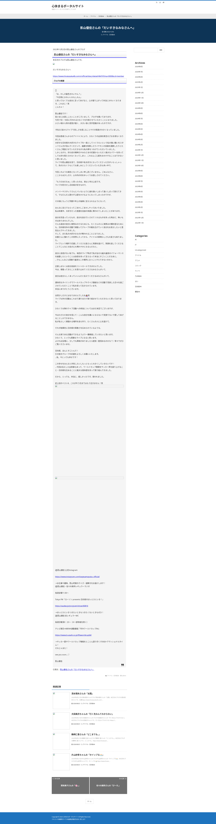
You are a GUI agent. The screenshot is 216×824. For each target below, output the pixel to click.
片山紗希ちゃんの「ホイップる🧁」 (87, 754)
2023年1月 (139, 212)
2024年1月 (139, 150)
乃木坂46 (138, 276)
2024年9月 (139, 108)
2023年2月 (139, 207)
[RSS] (156, 2)
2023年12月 (139, 155)
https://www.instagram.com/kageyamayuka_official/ (77, 576)
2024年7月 (139, 118)
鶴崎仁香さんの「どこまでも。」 (86, 734)
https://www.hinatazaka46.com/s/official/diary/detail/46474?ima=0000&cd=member (88, 76)
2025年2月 (139, 82)
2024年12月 (139, 93)
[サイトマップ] (160, 2)
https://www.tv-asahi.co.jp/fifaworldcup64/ (73, 635)
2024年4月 (139, 134)
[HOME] (163, 2)
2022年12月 (139, 218)
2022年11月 (139, 223)
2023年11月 (139, 160)
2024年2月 (139, 145)
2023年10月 (139, 165)
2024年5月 (139, 129)
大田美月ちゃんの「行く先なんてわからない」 (92, 714)
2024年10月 (139, 103)
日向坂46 (138, 286)
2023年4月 (139, 197)
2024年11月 (139, 98)
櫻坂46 (137, 292)
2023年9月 (139, 171)
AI (136, 239)
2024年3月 (139, 139)
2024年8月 (139, 113)
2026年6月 (139, 77)
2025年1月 (139, 87)
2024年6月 (139, 124)
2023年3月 (139, 202)
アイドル (138, 255)
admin (124, 676)
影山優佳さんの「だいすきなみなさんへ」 (77, 669)
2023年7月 (139, 181)
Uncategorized (140, 250)
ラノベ (137, 271)
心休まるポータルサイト (68, 6)
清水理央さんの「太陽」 (82, 693)
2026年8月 (139, 66)
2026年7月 (139, 72)
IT (135, 245)
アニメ (137, 260)
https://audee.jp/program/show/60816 (71, 606)
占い (136, 281)
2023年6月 (139, 186)
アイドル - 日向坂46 (109, 35)
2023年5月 (139, 191)
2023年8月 (139, 176)
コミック (138, 266)
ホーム (89, 801)
